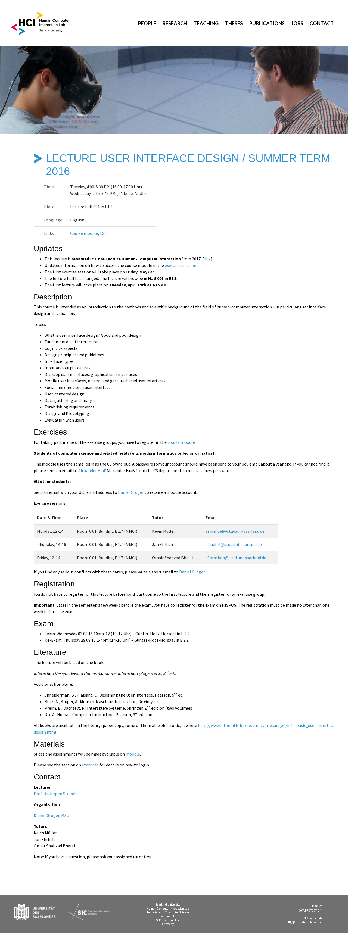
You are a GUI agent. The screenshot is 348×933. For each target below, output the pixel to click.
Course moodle (84, 233)
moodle (133, 754)
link (207, 258)
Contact (322, 23)
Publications (267, 23)
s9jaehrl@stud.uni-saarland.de (234, 544)
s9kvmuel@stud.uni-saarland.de (235, 531)
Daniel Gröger (131, 492)
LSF (103, 233)
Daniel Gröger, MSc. (51, 815)
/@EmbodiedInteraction (306, 922)
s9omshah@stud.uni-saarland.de (236, 557)
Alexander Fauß (92, 470)
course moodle (181, 442)
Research (175, 23)
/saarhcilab (314, 918)
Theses (234, 23)
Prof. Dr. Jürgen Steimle (56, 793)
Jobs (297, 23)
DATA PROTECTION (310, 910)
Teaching (206, 23)
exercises (90, 764)
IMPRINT (316, 906)
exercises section (180, 265)
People (147, 23)
